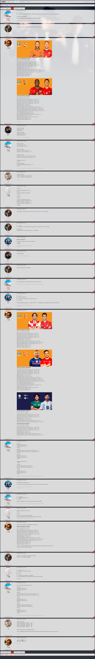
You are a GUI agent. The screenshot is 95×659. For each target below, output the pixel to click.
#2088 (92, 279)
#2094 (92, 508)
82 (7, 8)
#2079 (92, 125)
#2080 (92, 141)
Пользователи (22, 1)
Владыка (8, 125)
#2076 (92, 10)
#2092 (92, 480)
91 (21, 8)
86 (17, 8)
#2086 (92, 251)
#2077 (92, 24)
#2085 (92, 237)
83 (10, 8)
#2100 (92, 637)
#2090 (92, 310)
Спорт (11, 5)
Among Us (8, 172)
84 (12, 8)
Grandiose (8, 186)
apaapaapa (8, 10)
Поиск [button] (28, 1)
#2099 (92, 619)
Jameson (8, 237)
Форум (16, 1)
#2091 (92, 441)
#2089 (92, 293)
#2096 (92, 553)
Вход (92, 1)
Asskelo (8, 24)
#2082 (92, 186)
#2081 (92, 172)
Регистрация (87, 1)
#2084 (92, 223)
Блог (13, 1)
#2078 (92, 38)
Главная (8, 1)
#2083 (92, 209)
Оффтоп (6, 5)
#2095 (92, 522)
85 (14, 8)
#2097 (92, 567)
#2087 (92, 265)
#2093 (92, 494)
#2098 (92, 582)
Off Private (8, 38)
